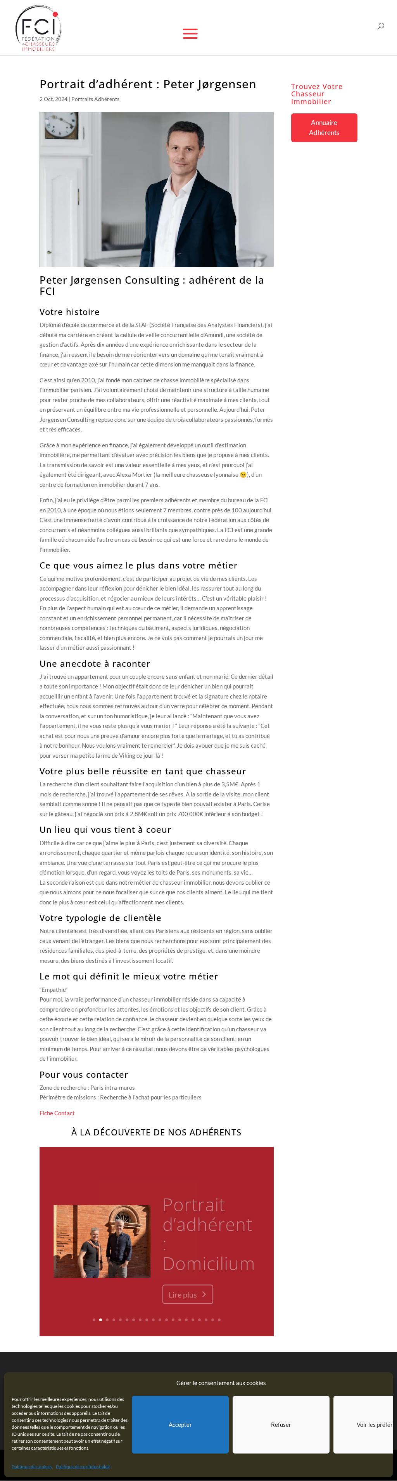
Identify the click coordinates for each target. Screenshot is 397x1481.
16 (193, 1319)
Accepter (180, 1424)
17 (199, 1319)
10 (153, 1319)
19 (212, 1319)
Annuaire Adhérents (324, 127)
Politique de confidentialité (83, 1466)
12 (166, 1319)
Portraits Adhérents (95, 99)
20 (219, 1319)
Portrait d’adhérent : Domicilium (208, 1226)
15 (186, 1319)
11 (160, 1319)
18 (206, 1319)
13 (173, 1319)
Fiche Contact (57, 1112)
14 (179, 1319)
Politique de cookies (32, 1466)
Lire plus (183, 1286)
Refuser (281, 1424)
